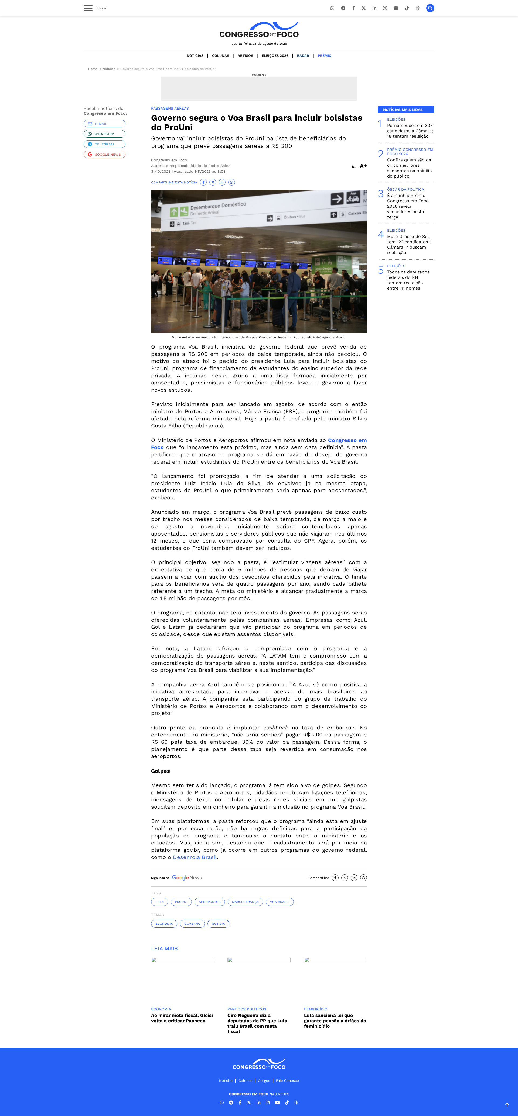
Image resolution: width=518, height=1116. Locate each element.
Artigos (245, 56)
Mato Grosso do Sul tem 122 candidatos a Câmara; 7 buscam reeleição (409, 244)
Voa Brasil (279, 902)
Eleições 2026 (275, 56)
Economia (164, 924)
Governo (192, 924)
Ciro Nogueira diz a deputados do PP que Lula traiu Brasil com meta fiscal (257, 1023)
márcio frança (245, 902)
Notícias (195, 56)
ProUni (181, 902)
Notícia (218, 924)
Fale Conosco (287, 1081)
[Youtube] (396, 8)
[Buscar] (430, 8)
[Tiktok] (407, 8)
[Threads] (418, 8)
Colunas (220, 56)
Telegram (104, 144)
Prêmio (325, 56)
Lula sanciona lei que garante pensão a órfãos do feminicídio (335, 1021)
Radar (303, 56)
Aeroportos (210, 902)
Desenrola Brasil (195, 857)
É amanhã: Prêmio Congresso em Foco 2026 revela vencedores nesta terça (408, 206)
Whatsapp (104, 134)
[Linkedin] (374, 8)
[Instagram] (385, 8)
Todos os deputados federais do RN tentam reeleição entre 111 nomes (408, 280)
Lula (159, 902)
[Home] (259, 29)
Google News (108, 154)
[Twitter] (364, 8)
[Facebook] (353, 8)
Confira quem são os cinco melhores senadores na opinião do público (409, 168)
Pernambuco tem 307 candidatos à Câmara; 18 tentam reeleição (410, 131)
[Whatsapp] (332, 8)
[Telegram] (343, 8)
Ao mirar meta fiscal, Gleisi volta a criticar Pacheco (182, 1018)
